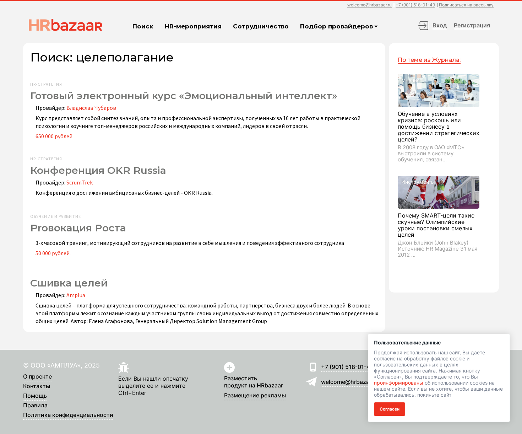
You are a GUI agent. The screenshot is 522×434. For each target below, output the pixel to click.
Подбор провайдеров (336, 26)
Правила (35, 405)
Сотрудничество (261, 26)
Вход (440, 25)
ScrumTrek (79, 182)
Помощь (35, 396)
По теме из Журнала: (429, 60)
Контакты (36, 386)
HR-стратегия (46, 84)
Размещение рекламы (255, 395)
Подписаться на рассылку (466, 5)
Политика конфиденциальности (68, 415)
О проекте (37, 377)
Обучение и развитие (55, 216)
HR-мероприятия (193, 26)
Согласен (389, 409)
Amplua (75, 295)
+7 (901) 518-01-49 (415, 5)
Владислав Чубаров (91, 107)
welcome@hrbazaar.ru (369, 5)
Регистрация (472, 25)
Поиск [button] (142, 26)
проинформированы (398, 383)
